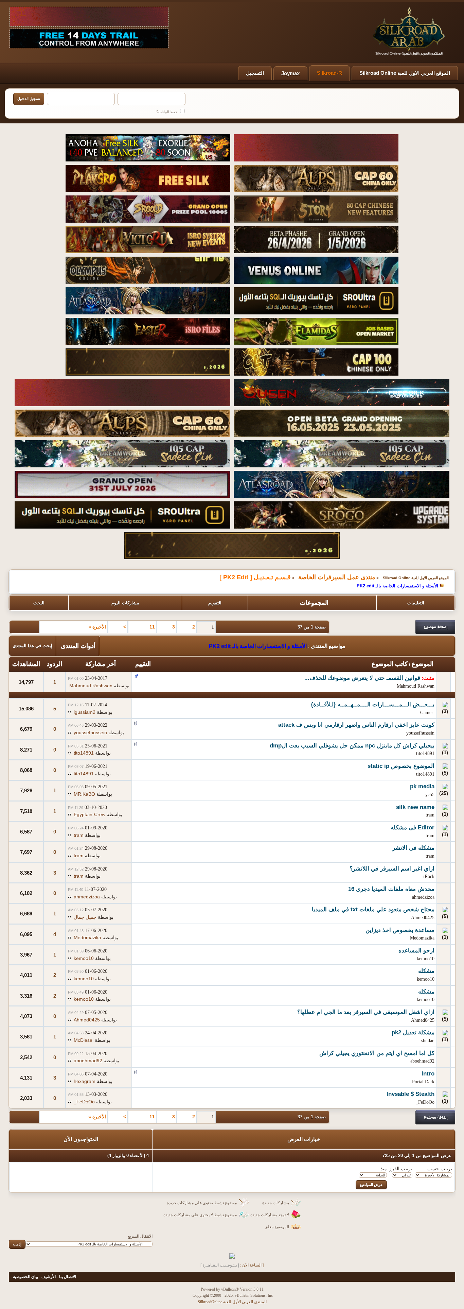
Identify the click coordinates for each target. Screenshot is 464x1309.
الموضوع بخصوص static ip (401, 766)
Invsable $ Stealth (410, 1094)
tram (430, 814)
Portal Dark (423, 1081)
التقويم (214, 602)
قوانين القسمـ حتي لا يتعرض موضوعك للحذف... (362, 678)
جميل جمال (85, 917)
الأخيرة (97, 627)
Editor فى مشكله (412, 827)
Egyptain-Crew (89, 814)
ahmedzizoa (423, 897)
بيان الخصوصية (25, 1276)
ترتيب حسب (439, 1168)
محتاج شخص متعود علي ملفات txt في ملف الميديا (373, 909)
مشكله (426, 971)
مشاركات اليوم (125, 602)
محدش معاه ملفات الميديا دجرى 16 (391, 889)
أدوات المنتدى (78, 645)
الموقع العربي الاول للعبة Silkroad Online (404, 73)
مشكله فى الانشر (413, 848)
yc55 (429, 794)
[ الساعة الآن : (252, 1265)
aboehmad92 (422, 1061)
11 (152, 627)
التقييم (143, 663)
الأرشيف (48, 1276)
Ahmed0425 (422, 917)
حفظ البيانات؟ (167, 112)
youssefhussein (420, 733)
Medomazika (422, 938)
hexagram (84, 1081)
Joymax (290, 73)
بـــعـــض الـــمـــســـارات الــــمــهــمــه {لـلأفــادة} (372, 704)
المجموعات (314, 602)
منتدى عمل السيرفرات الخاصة (336, 577)
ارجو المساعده (416, 950)
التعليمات (415, 602)
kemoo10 (425, 958)
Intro (428, 1073)
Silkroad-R (329, 73)
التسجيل (255, 73)
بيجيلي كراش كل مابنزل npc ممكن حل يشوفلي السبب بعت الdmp (352, 745)
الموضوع (422, 663)
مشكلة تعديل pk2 (413, 1032)
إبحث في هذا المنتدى (32, 645)
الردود (54, 663)
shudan (427, 1040)
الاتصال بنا (67, 1276)
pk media (422, 786)
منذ (383, 1168)
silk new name (415, 807)
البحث (38, 602)
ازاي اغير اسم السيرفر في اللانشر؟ (392, 868)
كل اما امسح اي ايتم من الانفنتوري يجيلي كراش (376, 1053)
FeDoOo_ (425, 1102)
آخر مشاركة (100, 663)
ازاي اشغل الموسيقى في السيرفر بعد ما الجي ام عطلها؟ (365, 1012)
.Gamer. (426, 712)
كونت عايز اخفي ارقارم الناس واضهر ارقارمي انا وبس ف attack (356, 725)
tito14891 (425, 753)
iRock (428, 876)
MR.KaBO (84, 794)
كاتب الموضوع (390, 663)
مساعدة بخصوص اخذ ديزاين (399, 930)
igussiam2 (84, 712)
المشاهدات (26, 663)
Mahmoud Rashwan (415, 686)
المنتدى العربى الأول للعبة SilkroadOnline (232, 1301)
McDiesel (83, 1040)
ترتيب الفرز (400, 1168)
